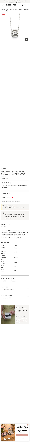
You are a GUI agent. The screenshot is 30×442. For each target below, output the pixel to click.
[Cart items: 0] (28, 5)
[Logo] (10, 5)
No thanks (22, 438)
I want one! (22, 434)
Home (2, 9)
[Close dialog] (28, 425)
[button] (15, 280)
